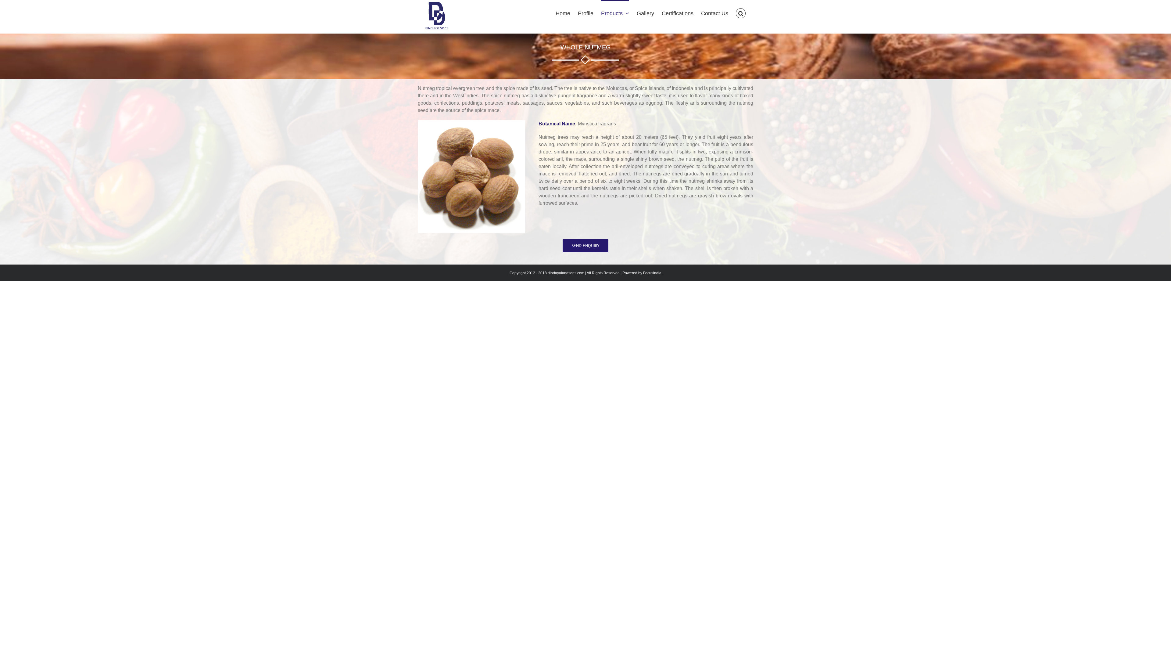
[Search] (741, 13)
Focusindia (652, 273)
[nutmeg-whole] (471, 123)
